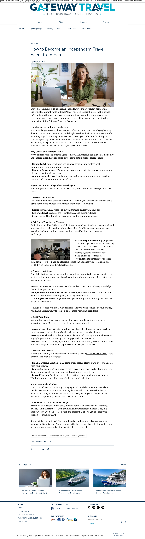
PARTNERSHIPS (57, 516)
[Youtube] (93, 507)
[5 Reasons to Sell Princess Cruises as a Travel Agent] (72, 478)
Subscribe (92, 516)
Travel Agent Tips (78, 436)
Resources (72, 28)
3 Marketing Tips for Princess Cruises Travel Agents (108, 492)
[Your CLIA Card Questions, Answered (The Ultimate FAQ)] (35, 478)
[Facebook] (89, 507)
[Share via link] (48, 449)
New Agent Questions (55, 28)
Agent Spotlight (36, 28)
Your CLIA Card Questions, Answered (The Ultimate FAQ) (34, 492)
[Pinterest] (98, 507)
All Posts (22, 28)
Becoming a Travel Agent (59, 436)
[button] (123, 28)
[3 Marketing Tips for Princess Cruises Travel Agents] (109, 478)
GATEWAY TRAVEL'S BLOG (97, 519)
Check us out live (59, 504)
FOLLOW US (92, 504)
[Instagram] (102, 507)
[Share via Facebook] (32, 449)
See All (123, 464)
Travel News (86, 28)
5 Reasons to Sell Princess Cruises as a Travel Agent (70, 492)
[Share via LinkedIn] (43, 449)
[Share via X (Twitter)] (37, 449)
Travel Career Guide (39, 436)
